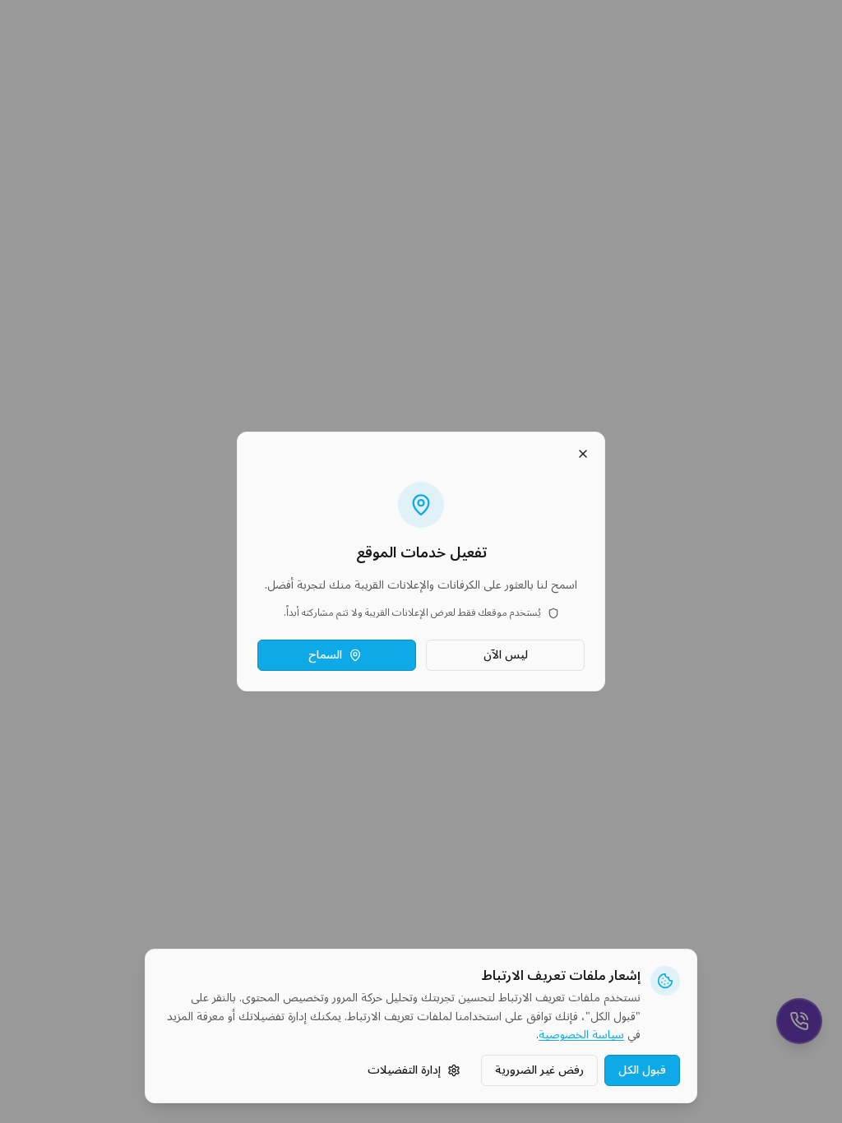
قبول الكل (642, 1070)
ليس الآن (505, 655)
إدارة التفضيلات (404, 1070)
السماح (325, 655)
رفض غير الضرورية (539, 1070)
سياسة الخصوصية (581, 1035)
